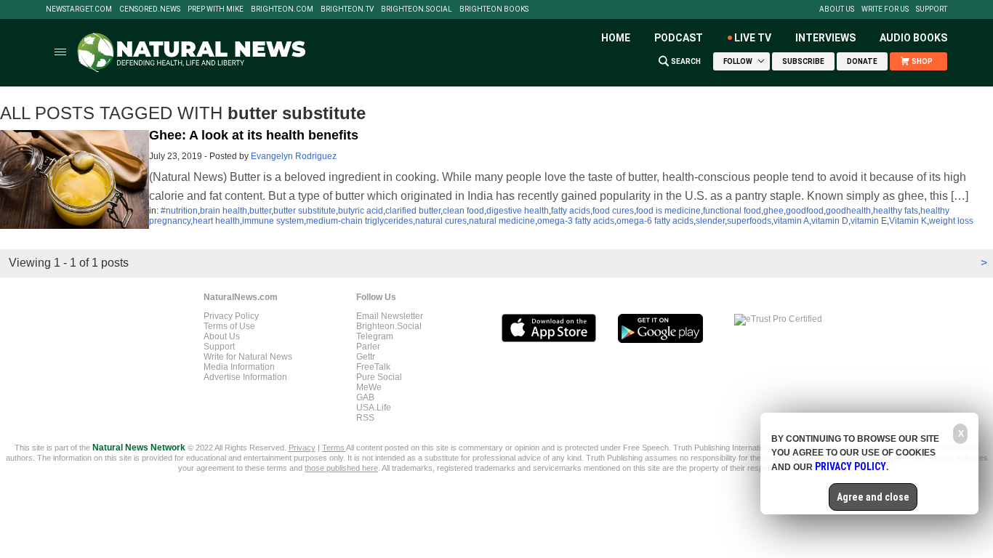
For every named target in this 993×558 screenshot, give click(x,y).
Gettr (365, 357)
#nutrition (179, 211)
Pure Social (379, 377)
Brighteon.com (282, 9)
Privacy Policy (231, 316)
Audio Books (913, 38)
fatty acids (570, 211)
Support (931, 9)
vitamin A (791, 221)
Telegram (374, 336)
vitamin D (829, 221)
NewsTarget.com (79, 9)
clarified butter (413, 211)
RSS (365, 418)
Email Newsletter (389, 316)
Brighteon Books (493, 9)
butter (260, 211)
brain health (223, 211)
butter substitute (304, 211)
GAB (365, 397)
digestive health (517, 211)
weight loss (951, 221)
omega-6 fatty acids (655, 221)
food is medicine (668, 211)
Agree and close (873, 497)
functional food (732, 211)
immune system (273, 221)
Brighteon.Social (416, 9)
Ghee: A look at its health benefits (253, 135)
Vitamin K (908, 221)
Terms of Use (229, 326)
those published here (341, 468)
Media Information (239, 367)
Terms (334, 447)
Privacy (302, 447)
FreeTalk (373, 367)
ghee (773, 211)
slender (710, 221)
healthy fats (895, 211)
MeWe (369, 387)
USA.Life (373, 408)
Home (615, 38)
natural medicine (502, 221)
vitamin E (869, 221)
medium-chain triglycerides (359, 221)
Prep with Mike (216, 9)
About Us (836, 9)
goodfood (805, 211)
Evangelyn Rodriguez (294, 156)
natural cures (441, 221)
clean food (463, 211)
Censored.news (149, 9)
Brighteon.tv (347, 9)
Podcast (678, 38)
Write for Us (885, 9)
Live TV (752, 38)
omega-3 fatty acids (575, 221)
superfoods (749, 221)
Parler (368, 346)
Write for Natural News (248, 357)
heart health (216, 221)
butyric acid (360, 211)
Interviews (825, 38)
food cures (613, 211)
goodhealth (848, 211)
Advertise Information (245, 377)
